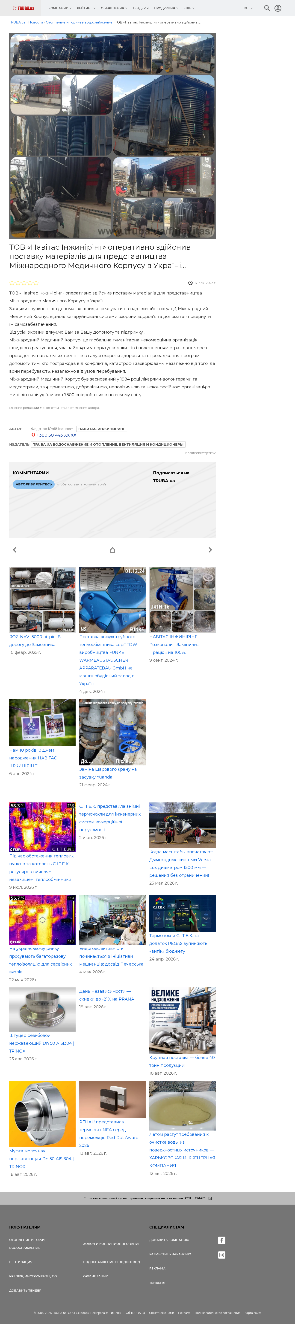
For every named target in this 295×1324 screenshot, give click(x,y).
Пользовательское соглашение (217, 1313)
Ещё (187, 8)
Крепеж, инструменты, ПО (33, 1276)
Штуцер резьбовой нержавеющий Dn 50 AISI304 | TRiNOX (41, 1043)
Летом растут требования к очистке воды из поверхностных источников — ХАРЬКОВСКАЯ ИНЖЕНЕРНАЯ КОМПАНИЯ (182, 1150)
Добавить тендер (25, 1290)
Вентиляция (20, 1262)
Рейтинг (84, 8)
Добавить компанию (169, 1240)
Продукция (164, 8)
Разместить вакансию (170, 1254)
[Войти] (278, 8)
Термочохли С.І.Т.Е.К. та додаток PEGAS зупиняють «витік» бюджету (178, 943)
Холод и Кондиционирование (111, 1244)
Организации (95, 1276)
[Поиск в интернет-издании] (267, 8)
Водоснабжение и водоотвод (111, 1262)
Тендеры (141, 8)
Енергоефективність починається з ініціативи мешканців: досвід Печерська (111, 956)
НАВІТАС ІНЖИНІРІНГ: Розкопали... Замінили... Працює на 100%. (174, 644)
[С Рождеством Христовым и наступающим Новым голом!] (210, 549)
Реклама (157, 1268)
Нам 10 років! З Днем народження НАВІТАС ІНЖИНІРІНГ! (33, 758)
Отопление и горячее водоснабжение (29, 1243)
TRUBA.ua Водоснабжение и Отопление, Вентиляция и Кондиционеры (108, 444)
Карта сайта (253, 1313)
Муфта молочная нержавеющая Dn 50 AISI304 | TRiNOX (41, 1158)
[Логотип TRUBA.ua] (27, 8)
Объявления (112, 8)
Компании (58, 8)
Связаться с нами (161, 1313)
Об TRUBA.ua (135, 1313)
